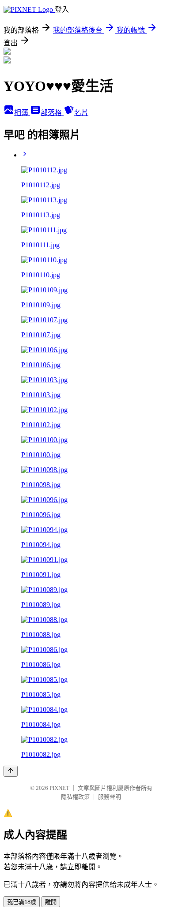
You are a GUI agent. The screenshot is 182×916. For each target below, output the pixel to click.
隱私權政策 (75, 796)
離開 (51, 902)
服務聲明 (109, 796)
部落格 (52, 112)
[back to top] (11, 771)
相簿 (22, 112)
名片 (81, 112)
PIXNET (59, 788)
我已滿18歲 (21, 902)
